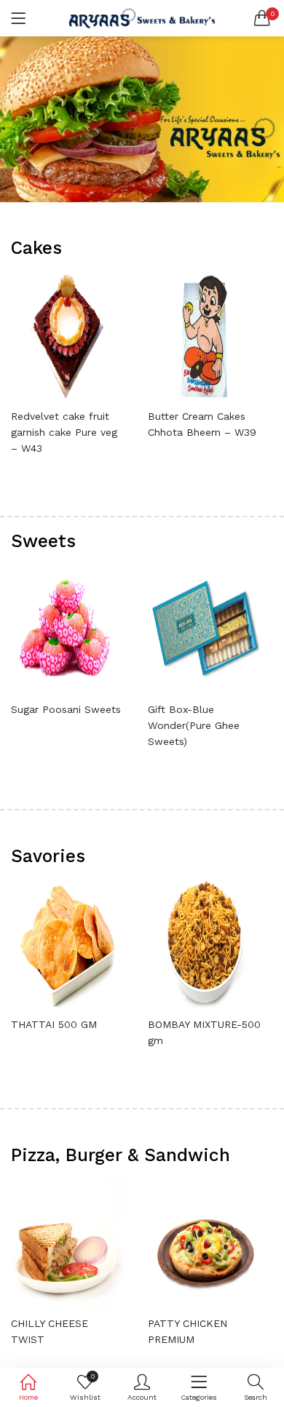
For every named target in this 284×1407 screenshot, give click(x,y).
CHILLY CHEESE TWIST (49, 1331)
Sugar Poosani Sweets (66, 709)
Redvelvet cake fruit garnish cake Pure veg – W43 (64, 432)
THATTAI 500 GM (54, 1024)
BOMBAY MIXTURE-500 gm (204, 1032)
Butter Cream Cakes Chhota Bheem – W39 (202, 424)
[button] (262, 18)
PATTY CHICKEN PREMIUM (187, 1331)
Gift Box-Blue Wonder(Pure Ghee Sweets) (194, 725)
